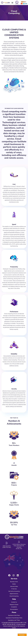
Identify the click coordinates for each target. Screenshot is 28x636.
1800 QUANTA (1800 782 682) (6, 546)
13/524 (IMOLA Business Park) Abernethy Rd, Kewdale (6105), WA (19, 546)
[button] (12, 3)
